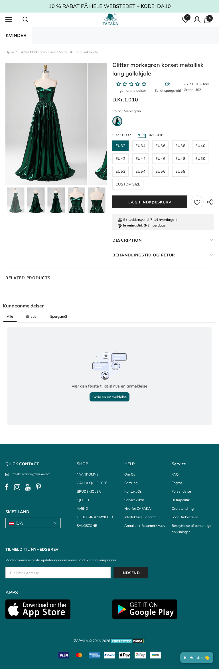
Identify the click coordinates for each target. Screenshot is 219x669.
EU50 (200, 158)
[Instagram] (17, 487)
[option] (46, 124)
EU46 (160, 158)
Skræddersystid (136, 219)
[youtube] (28, 487)
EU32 (120, 145)
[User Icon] (197, 19)
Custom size (127, 184)
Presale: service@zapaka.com (29, 474)
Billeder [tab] (32, 316)
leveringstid (132, 225)
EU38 (180, 145)
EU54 (140, 171)
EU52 (120, 171)
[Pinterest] (38, 487)
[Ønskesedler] (197, 201)
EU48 (180, 158)
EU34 (140, 145)
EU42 (120, 158)
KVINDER (16, 35)
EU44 (140, 158)
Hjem (9, 52)
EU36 (160, 145)
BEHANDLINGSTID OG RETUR (143, 255)
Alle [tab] (10, 316)
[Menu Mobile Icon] (8, 19)
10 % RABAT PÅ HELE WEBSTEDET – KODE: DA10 (109, 6)
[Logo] (110, 19)
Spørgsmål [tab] (58, 316)
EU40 (200, 145)
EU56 (160, 171)
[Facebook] (6, 487)
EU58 (180, 171)
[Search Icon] (31, 20)
